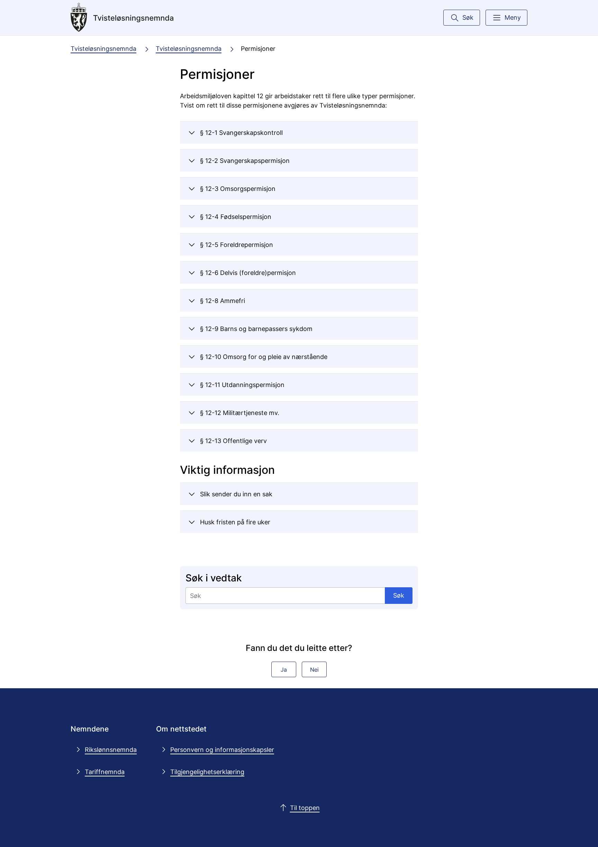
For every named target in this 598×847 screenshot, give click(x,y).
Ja (284, 669)
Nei (314, 669)
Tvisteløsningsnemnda (103, 48)
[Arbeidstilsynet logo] (122, 18)
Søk (398, 595)
